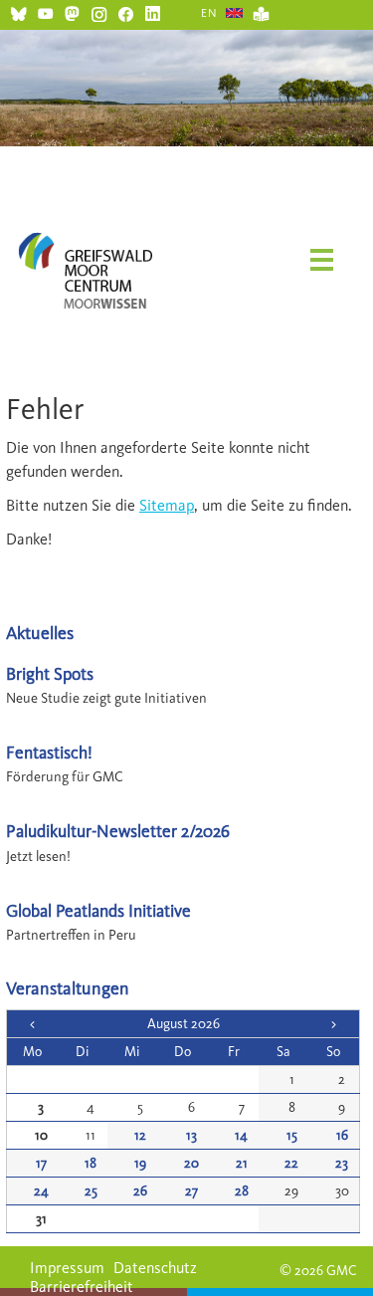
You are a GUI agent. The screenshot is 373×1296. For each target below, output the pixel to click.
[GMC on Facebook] (125, 11)
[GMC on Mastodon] (72, 11)
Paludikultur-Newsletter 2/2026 (118, 830)
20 (191, 1163)
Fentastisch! (49, 752)
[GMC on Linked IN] (152, 11)
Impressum (67, 1267)
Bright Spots (49, 673)
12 (140, 1135)
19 (140, 1163)
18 (90, 1163)
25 (91, 1191)
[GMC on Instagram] (99, 11)
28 (242, 1191)
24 (41, 1191)
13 (191, 1135)
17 (41, 1163)
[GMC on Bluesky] (18, 11)
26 (140, 1191)
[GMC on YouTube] (45, 11)
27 (191, 1191)
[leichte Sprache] (261, 11)
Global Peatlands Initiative (98, 910)
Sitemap (166, 505)
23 (341, 1163)
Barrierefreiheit (81, 1286)
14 (241, 1135)
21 (242, 1163)
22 (291, 1163)
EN (209, 13)
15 (291, 1135)
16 (342, 1135)
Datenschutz (155, 1267)
